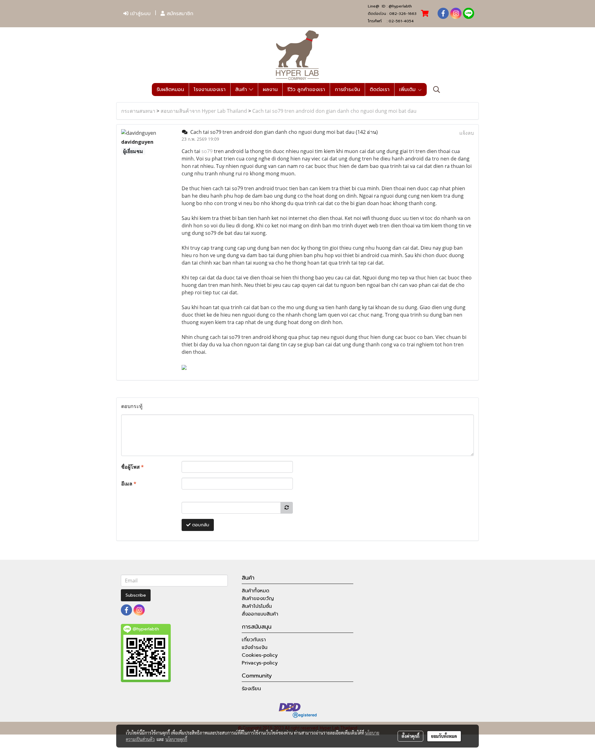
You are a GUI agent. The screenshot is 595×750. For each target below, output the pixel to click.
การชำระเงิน (347, 89)
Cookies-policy (260, 655)
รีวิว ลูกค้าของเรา (306, 89)
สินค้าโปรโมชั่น (257, 606)
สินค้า (242, 89)
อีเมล (128, 483)
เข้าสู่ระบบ (139, 13)
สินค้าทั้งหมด (255, 590)
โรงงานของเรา (210, 89)
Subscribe (136, 595)
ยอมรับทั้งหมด (444, 736)
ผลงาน (270, 89)
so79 (207, 151)
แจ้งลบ (466, 132)
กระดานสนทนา (138, 110)
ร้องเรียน (251, 688)
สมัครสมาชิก (179, 13)
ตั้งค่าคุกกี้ (410, 736)
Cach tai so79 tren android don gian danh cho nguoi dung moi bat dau (334, 110)
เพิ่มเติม (408, 89)
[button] (436, 89)
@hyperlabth (400, 6)
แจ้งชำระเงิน (254, 647)
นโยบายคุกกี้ (176, 739)
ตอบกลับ (200, 525)
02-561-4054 (401, 21)
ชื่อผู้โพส (132, 466)
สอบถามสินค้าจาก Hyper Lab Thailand (204, 110)
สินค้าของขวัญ (258, 598)
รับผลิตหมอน (170, 89)
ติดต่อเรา (380, 89)
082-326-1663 (402, 13)
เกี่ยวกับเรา (254, 639)
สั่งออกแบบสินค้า (260, 614)
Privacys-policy (260, 663)
